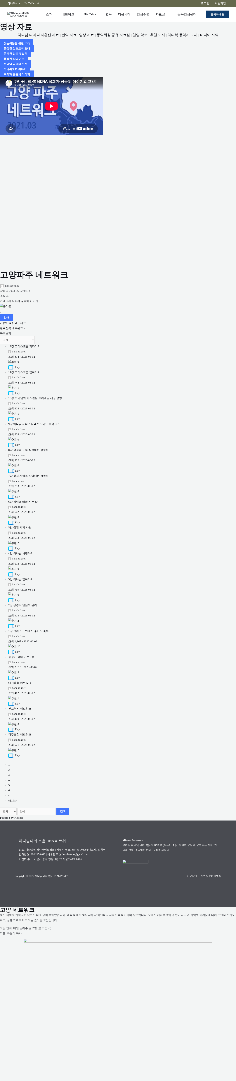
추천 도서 (157, 35)
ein (38, 3)
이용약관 (192, 876)
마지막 (12, 800)
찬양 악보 (140, 35)
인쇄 (6, 317)
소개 (49, 14)
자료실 (160, 14)
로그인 (205, 3)
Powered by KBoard (11, 817)
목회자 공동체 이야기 (25, 301)
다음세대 (124, 14)
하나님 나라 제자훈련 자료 (38, 35)
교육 (108, 14)
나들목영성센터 (185, 14)
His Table (29, 3)
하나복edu (13, 3)
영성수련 (143, 14)
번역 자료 (69, 35)
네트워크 (68, 14)
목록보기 (5, 333)
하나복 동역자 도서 (182, 35)
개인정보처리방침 (211, 876)
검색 (63, 811)
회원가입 (220, 3)
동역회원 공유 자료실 (113, 35)
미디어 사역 (209, 35)
